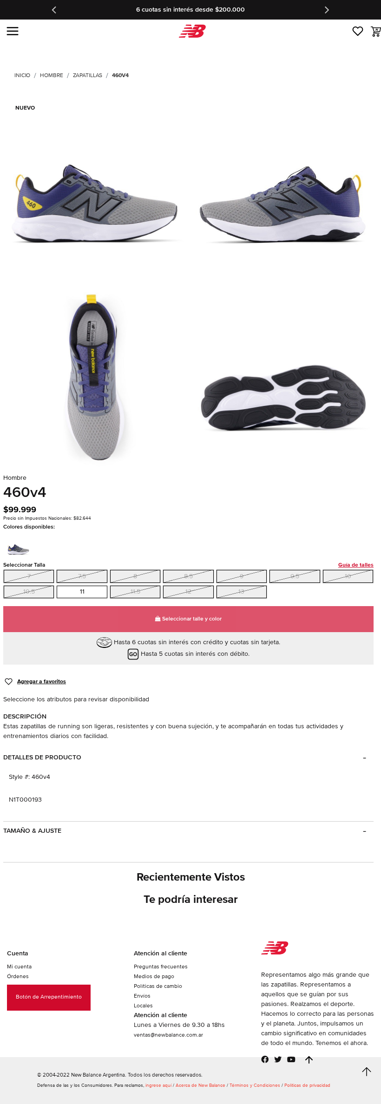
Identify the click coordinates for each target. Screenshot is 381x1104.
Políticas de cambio (158, 986)
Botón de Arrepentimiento (49, 996)
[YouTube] (291, 1059)
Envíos (142, 996)
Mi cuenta (19, 966)
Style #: (19, 777)
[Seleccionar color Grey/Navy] (21, 546)
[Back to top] (309, 1059)
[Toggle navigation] (12, 31)
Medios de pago (154, 976)
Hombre (51, 75)
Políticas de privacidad (307, 1085)
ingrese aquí (158, 1085)
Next (326, 9)
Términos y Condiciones (255, 1085)
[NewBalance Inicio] (190, 31)
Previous (54, 9)
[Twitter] (278, 1059)
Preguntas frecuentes (161, 966)
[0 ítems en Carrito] (376, 31)
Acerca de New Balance (200, 1085)
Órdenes (18, 976)
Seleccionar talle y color (191, 618)
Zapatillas (88, 75)
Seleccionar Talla (188, 565)
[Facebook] (265, 1059)
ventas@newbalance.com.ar (168, 1035)
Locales (143, 1005)
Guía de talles (356, 565)
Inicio (22, 75)
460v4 (120, 75)
